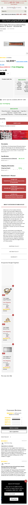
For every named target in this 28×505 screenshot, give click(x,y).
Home (1, 30)
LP (8, 73)
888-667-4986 (21, 14)
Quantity (2, 119)
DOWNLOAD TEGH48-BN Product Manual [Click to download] (14, 188)
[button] (3, 57)
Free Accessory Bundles (21, 114)
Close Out (19, 89)
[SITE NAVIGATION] (2, 8)
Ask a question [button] (14, 431)
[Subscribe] (22, 493)
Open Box (19, 87)
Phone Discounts (19, 82)
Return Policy (14, 251)
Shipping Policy (14, 246)
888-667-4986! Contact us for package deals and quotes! (14, 21)
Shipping (2, 126)
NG (2, 73)
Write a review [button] (14, 428)
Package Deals (19, 85)
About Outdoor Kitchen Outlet (14, 204)
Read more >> (5, 151)
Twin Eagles (3, 28)
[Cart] (25, 8)
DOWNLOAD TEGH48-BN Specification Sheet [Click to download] (14, 181)
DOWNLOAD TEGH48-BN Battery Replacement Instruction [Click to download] (14, 195)
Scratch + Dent (17, 112)
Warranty (14, 257)
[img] (4, 441)
